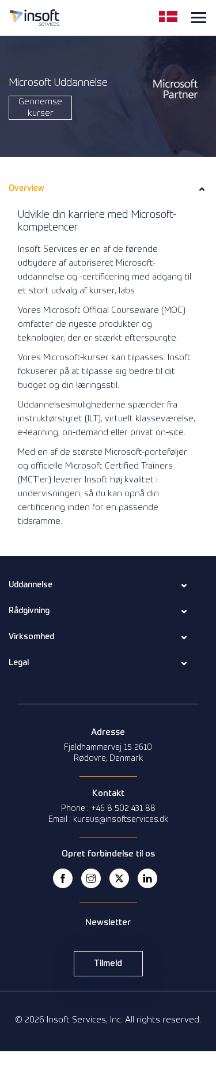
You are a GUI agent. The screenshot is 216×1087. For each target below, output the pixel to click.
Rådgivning (29, 611)
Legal (19, 663)
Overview (26, 188)
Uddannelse (30, 585)
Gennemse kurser (40, 107)
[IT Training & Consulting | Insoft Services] (34, 16)
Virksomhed (31, 637)
